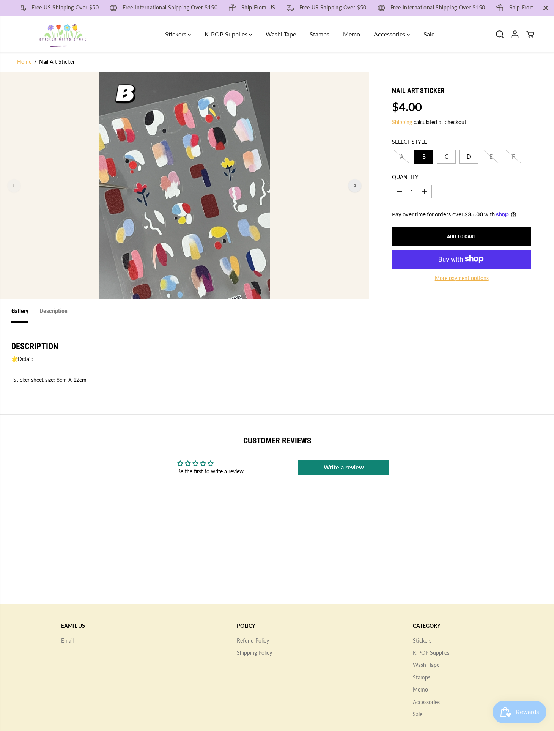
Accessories (390, 34)
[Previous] (14, 185)
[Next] (354, 185)
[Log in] (515, 34)
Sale (428, 34)
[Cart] (530, 34)
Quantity (405, 176)
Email (67, 640)
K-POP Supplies (227, 34)
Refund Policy (253, 640)
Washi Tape (281, 34)
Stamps (319, 34)
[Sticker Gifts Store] (62, 34)
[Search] (500, 34)
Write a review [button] (344, 467)
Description (54, 311)
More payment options (462, 277)
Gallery (19, 311)
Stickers (176, 34)
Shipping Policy (254, 652)
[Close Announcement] (545, 8)
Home (24, 61)
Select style (409, 142)
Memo (351, 34)
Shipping (402, 121)
